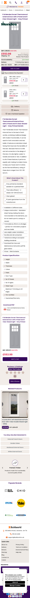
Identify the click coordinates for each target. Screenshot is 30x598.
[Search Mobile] (10, 2)
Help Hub (18, 552)
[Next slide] (27, 408)
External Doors (19, 10)
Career (4, 560)
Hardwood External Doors (15, 447)
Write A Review (15, 381)
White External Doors (15, 452)
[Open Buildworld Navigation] (2, 2)
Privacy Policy (20, 544)
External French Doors (15, 439)
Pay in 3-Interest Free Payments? (14, 72)
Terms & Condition (21, 547)
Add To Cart (15, 359)
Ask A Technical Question (16, 114)
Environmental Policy (22, 550)
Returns (16, 110)
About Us (4, 544)
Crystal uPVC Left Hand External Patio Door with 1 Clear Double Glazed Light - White (15, 422)
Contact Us (5, 557)
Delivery (17, 107)
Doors (10, 10)
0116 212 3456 (16, 534)
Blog (3, 555)
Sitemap (4, 552)
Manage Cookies (15, 585)
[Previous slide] (2, 408)
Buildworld (3, 10)
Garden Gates (15, 443)
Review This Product (22, 57)
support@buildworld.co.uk (16, 537)
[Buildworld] (5, 2)
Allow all (15, 582)
